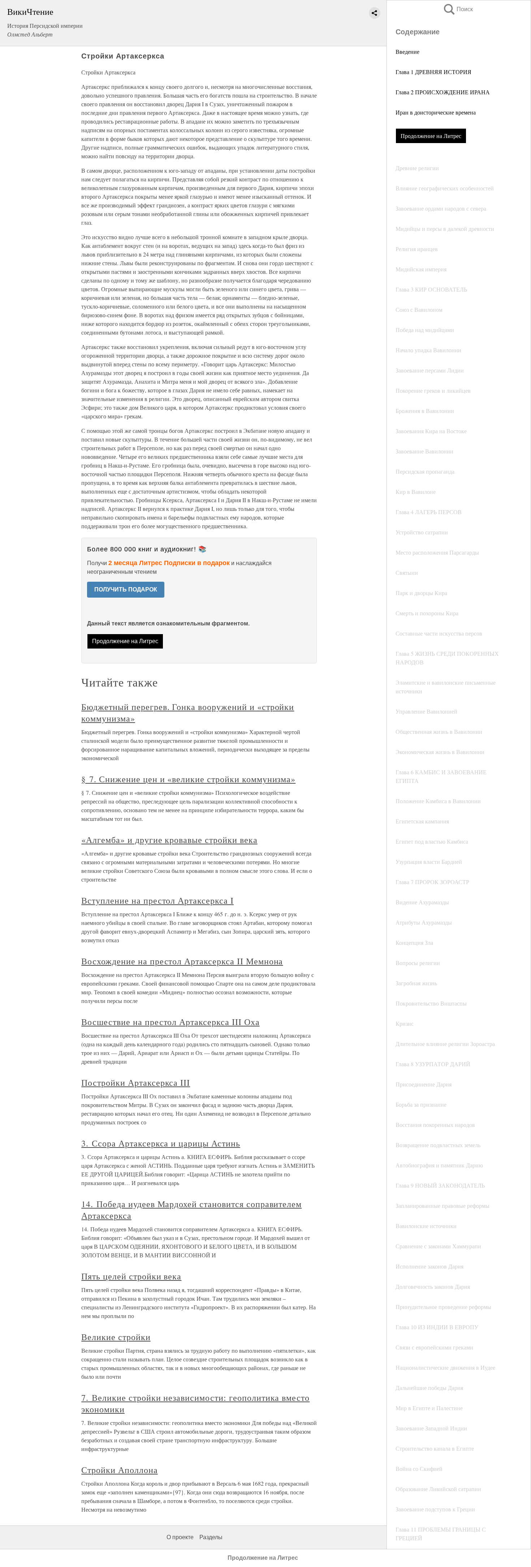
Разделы (211, 1537)
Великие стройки (115, 1337)
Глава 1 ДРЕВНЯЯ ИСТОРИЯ (433, 72)
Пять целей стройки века (131, 1276)
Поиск (458, 9)
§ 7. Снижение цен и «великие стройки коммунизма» (188, 779)
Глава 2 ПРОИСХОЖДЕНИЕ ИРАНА (443, 92)
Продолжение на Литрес (431, 135)
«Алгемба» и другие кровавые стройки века (169, 839)
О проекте (180, 1537)
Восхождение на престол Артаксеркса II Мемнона (182, 961)
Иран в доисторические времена (436, 112)
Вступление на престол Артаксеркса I (157, 900)
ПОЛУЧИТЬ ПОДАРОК (125, 589)
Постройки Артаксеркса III (135, 1082)
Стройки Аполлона (119, 1470)
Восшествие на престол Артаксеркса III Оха (170, 1022)
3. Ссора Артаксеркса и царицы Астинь (160, 1143)
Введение (407, 51)
